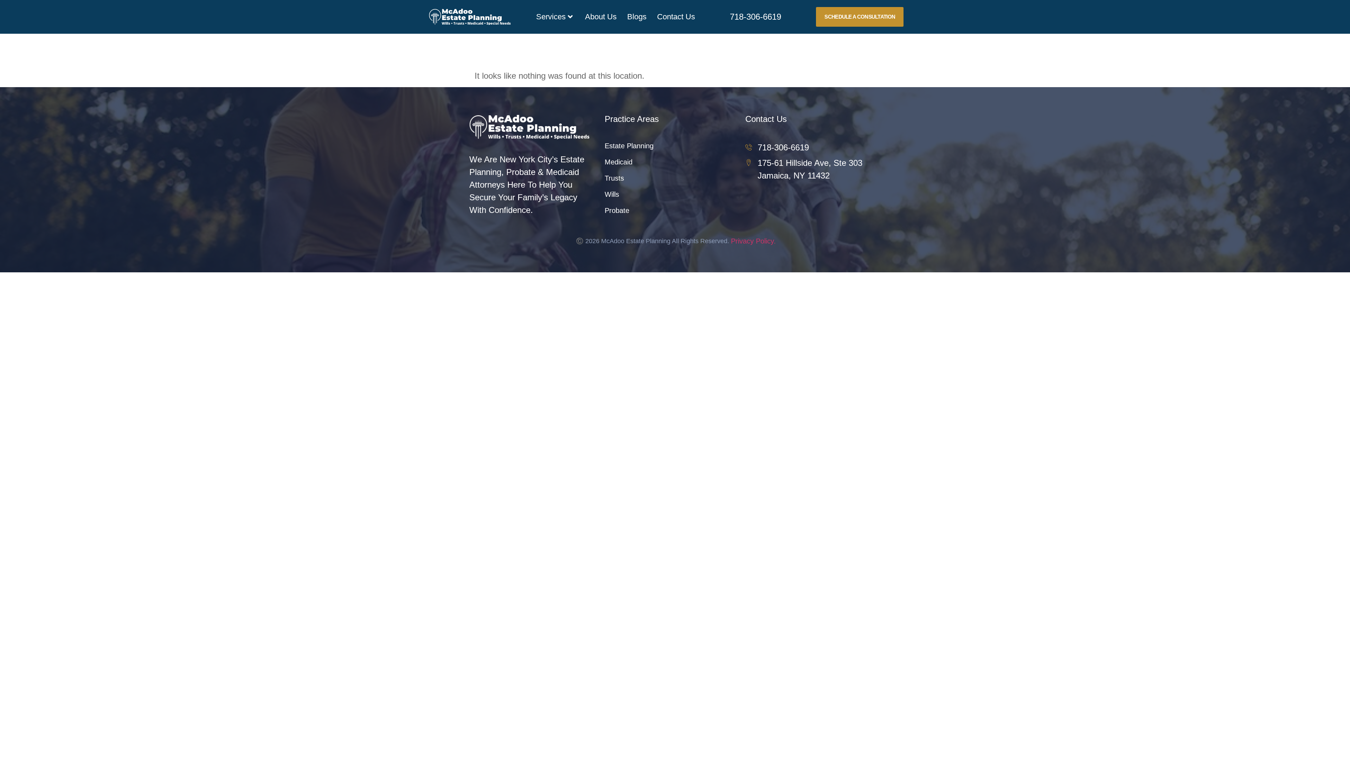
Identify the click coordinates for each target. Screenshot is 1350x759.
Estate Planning (629, 146)
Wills (612, 194)
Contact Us (676, 16)
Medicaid (618, 162)
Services (551, 16)
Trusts (614, 178)
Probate (617, 210)
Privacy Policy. (753, 241)
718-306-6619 (755, 16)
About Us (601, 16)
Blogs (637, 16)
